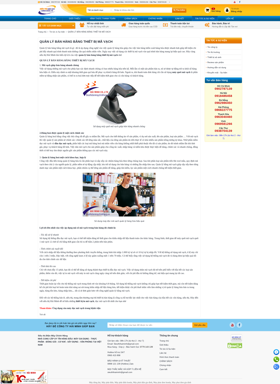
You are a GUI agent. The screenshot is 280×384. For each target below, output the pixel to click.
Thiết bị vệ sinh (214, 57)
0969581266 (144, 2)
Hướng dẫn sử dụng (216, 67)
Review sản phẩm (215, 62)
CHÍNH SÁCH (131, 18)
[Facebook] (239, 2)
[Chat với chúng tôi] (276, 367)
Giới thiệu (74, 18)
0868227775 (109, 2)
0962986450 (89, 2)
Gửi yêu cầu (199, 325)
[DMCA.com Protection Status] (235, 345)
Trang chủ (50, 18)
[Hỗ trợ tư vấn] (276, 359)
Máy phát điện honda (123, 382)
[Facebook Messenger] (276, 352)
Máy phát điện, (108, 382)
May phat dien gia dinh (181, 382)
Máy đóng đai (94, 382)
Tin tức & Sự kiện (204, 18)
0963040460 (129, 2)
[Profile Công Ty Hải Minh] (24, 376)
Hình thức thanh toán (102, 18)
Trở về (43, 314)
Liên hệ (230, 18)
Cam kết (179, 18)
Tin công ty (212, 47)
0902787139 (55, 2)
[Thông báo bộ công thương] (236, 337)
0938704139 (162, 2)
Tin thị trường (213, 52)
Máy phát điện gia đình (142, 382)
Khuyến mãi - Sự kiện (217, 72)
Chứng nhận (155, 18)
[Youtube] (234, 2)
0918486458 (72, 2)
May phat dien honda (162, 382)
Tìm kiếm (180, 10)
